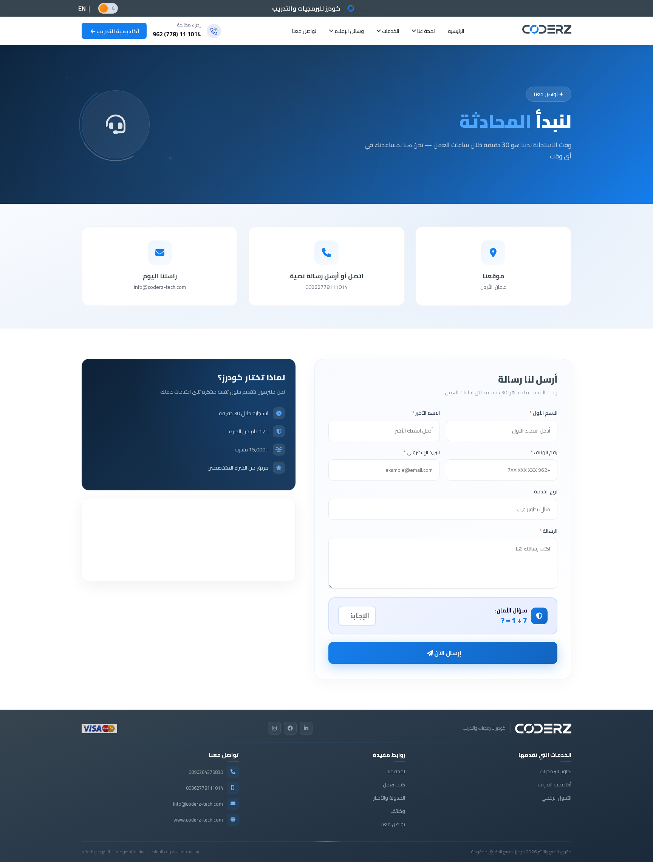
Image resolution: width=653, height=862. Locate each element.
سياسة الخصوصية (130, 852)
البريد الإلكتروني (422, 452)
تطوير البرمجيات (555, 771)
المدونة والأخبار (389, 797)
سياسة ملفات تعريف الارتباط (175, 852)
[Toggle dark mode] (108, 8)
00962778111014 (326, 287)
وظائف (397, 810)
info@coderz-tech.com (160, 287)
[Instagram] (274, 728)
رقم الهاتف (544, 452)
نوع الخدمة (545, 491)
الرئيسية (456, 31)
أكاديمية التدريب (117, 31)
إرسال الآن (447, 653)
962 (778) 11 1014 (177, 34)
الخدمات (390, 31)
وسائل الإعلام (348, 31)
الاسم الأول (543, 412)
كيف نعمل (394, 784)
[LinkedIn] (306, 728)
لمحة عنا (425, 31)
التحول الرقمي (556, 797)
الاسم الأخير (426, 412)
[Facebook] (290, 728)
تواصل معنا (304, 31)
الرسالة (548, 530)
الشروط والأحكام (96, 852)
